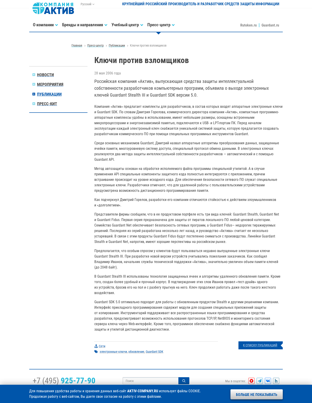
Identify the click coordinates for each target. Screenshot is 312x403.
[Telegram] (259, 381)
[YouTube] (251, 381)
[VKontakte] (268, 381)
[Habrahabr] (276, 381)
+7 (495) (64, 380)
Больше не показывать (256, 394)
